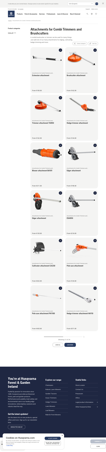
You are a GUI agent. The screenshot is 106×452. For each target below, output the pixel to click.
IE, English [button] (20, 9)
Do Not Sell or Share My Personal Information (53, 443)
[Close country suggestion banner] (103, 3)
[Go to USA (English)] (96, 3)
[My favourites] (96, 14)
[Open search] (87, 14)
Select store (94, 9)
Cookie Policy (9, 445)
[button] (20, 14)
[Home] (11, 14)
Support (88, 9)
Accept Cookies (52, 438)
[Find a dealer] (92, 14)
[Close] (62, 435)
